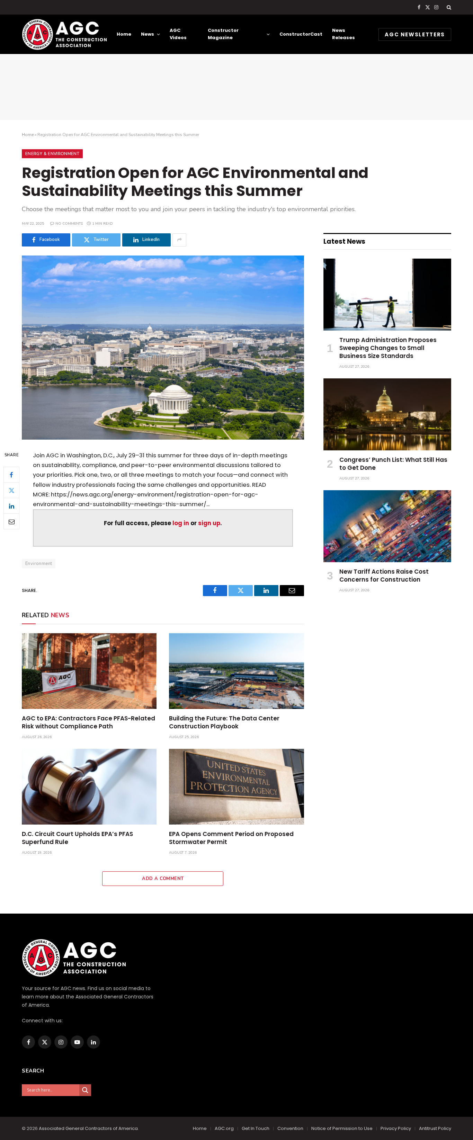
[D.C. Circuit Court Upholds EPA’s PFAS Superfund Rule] (89, 787)
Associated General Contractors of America (88, 1128)
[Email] (11, 521)
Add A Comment (163, 879)
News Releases (343, 34)
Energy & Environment (52, 153)
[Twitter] (11, 490)
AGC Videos (178, 34)
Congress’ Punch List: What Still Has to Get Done (393, 464)
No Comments (69, 223)
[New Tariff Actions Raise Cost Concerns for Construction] (387, 526)
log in (180, 523)
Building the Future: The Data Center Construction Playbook (224, 722)
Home (124, 34)
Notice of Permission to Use (342, 1128)
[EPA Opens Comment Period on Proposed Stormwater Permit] (236, 787)
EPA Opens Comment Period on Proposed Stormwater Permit (231, 838)
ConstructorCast (300, 34)
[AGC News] (64, 34)
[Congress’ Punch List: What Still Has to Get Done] (387, 414)
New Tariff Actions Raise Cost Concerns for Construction (384, 576)
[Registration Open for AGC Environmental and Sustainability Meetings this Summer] (163, 347)
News (147, 34)
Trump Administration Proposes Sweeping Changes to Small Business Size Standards (388, 348)
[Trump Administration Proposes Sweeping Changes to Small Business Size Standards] (387, 295)
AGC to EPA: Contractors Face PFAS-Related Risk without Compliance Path (88, 722)
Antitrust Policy (435, 1128)
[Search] (448, 7)
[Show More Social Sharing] (179, 239)
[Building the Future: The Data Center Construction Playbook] (236, 671)
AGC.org (224, 1128)
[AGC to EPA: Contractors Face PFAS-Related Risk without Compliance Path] (89, 671)
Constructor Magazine (223, 34)
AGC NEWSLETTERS (415, 34)
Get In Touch (255, 1128)
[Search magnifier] (85, 1090)
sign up (209, 523)
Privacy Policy (396, 1128)
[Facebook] (11, 475)
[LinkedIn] (11, 506)
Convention (290, 1128)
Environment (38, 563)
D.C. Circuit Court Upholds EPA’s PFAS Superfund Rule (77, 838)
